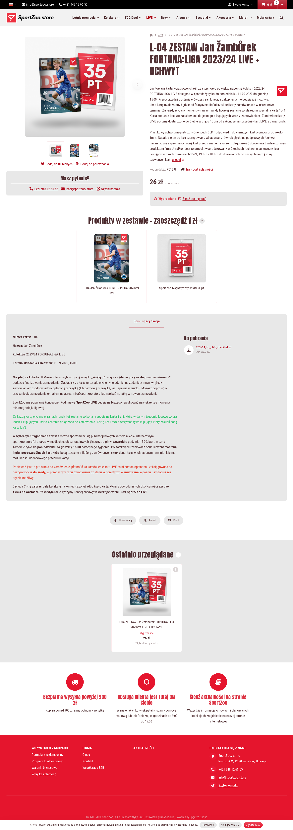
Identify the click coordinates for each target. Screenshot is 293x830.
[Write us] (212, 785)
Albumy (181, 18)
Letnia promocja (83, 18)
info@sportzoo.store (79, 189)
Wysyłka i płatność (44, 774)
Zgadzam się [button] (253, 825)
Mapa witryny (130, 817)
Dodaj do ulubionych (59, 164)
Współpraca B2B (93, 768)
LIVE (152, 19)
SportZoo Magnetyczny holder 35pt (181, 288)
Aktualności (143, 748)
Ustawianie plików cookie (159, 817)
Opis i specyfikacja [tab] (147, 321)
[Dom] (30, 18)
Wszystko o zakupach (50, 748)
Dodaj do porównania (94, 164)
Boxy (164, 18)
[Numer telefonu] (212, 769)
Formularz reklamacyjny (47, 755)
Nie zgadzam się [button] (230, 825)
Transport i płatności (199, 169)
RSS (141, 817)
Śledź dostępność (194, 199)
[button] (282, 4)
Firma (87, 748)
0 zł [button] (272, 5)
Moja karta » (265, 18)
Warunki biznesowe (44, 768)
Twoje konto (241, 4)
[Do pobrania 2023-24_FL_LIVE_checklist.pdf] (189, 350)
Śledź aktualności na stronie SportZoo (218, 699)
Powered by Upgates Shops (191, 817)
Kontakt (88, 761)
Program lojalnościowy (47, 761)
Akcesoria (223, 18)
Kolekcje (110, 18)
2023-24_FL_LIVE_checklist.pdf (214, 349)
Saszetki (202, 18)
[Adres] (212, 756)
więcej (176, 160)
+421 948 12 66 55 (46, 189)
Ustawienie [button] (208, 825)
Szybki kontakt (110, 189)
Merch (243, 18)
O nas (86, 755)
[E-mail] (212, 777)
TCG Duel (131, 18)
